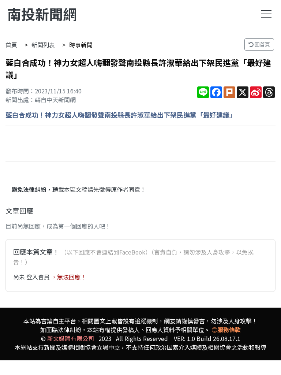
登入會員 (38, 276)
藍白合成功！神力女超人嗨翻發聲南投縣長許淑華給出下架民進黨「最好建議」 (120, 114)
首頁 (11, 44)
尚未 (19, 276)
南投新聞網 (42, 14)
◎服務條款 (226, 329)
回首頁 (262, 44)
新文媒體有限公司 (70, 338)
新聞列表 (43, 44)
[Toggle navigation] (266, 14)
